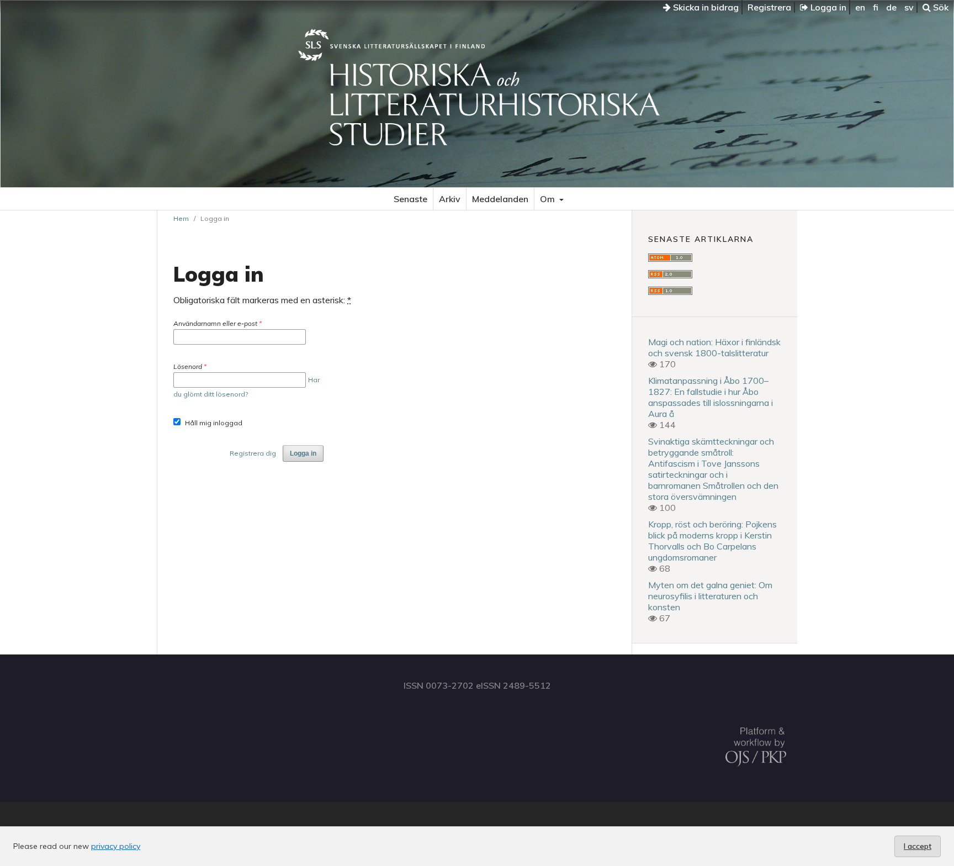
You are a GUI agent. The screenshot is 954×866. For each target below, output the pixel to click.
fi (875, 7)
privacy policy (115, 846)
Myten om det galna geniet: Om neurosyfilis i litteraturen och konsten (710, 595)
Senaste (410, 198)
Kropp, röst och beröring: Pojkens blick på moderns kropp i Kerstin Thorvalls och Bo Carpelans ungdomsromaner (712, 541)
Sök (939, 7)
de (891, 7)
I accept (917, 846)
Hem (181, 218)
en (860, 7)
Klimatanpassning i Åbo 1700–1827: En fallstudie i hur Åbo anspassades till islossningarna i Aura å (710, 397)
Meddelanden (500, 198)
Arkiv (449, 198)
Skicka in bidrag (705, 7)
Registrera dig (253, 453)
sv (909, 7)
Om (548, 198)
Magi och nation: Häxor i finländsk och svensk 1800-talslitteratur (714, 347)
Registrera (769, 7)
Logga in (827, 7)
